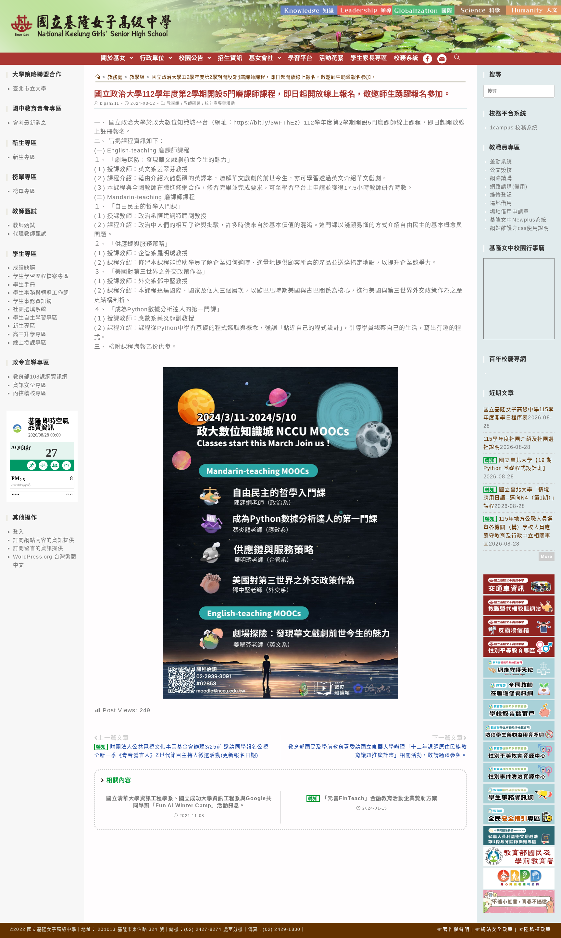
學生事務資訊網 (32, 301)
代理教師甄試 (29, 233)
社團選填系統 (29, 309)
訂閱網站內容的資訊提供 (43, 540)
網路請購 (501, 178)
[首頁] (98, 77)
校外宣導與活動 (220, 103)
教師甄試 (24, 225)
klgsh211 (109, 103)
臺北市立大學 (29, 88)
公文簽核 (501, 170)
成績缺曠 (24, 268)
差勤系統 (501, 161)
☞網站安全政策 (494, 929)
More (547, 556)
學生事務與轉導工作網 (41, 292)
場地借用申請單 (509, 211)
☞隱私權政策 (535, 929)
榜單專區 (24, 191)
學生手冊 (24, 284)
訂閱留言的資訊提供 (38, 548)
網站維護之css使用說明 (519, 228)
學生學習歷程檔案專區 (41, 276)
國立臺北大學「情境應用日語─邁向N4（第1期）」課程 (519, 498)
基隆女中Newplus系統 (518, 219)
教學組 (173, 103)
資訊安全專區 (29, 385)
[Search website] (457, 58)
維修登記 (501, 195)
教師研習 (192, 103)
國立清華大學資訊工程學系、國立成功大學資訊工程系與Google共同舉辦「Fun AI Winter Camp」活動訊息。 (188, 802)
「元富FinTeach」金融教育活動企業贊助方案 (372, 798)
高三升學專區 (29, 334)
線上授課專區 (29, 342)
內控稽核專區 (29, 393)
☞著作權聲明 (453, 929)
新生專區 (24, 157)
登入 (18, 532)
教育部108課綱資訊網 (40, 376)
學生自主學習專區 (35, 317)
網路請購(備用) (509, 186)
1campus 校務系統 (514, 127)
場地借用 (501, 203)
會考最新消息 (29, 123)
